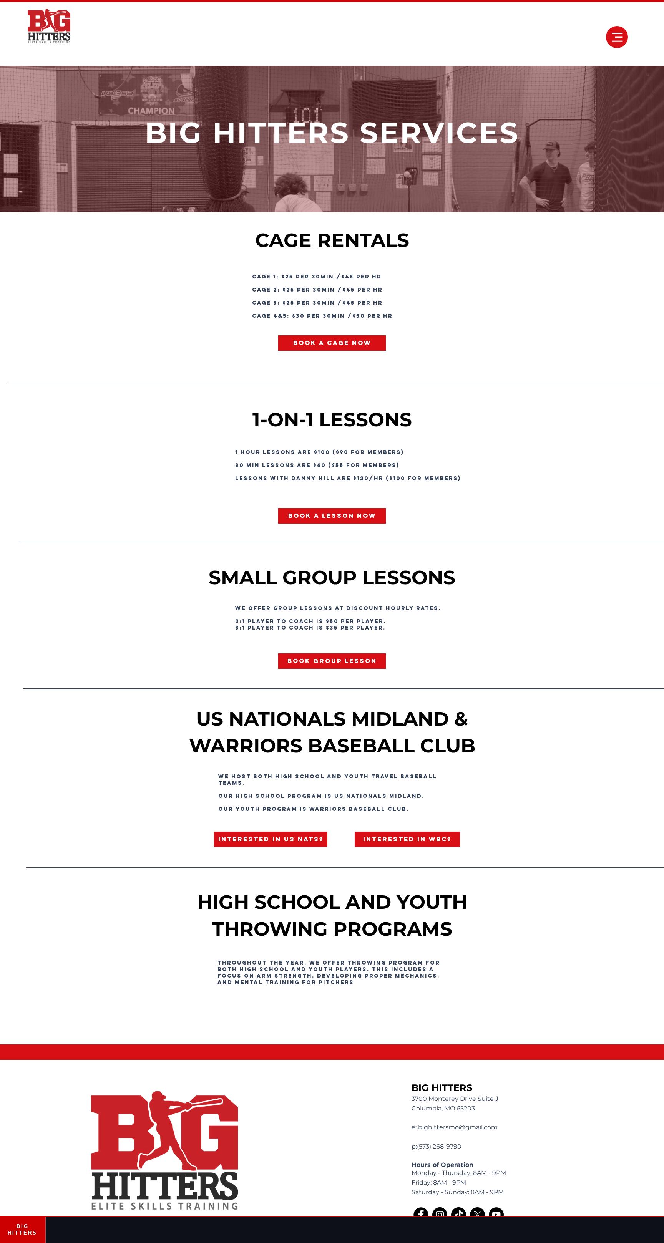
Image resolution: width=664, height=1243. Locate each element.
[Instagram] (439, 1214)
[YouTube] (496, 1214)
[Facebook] (420, 1214)
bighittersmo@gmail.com (458, 1127)
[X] (477, 1214)
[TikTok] (458, 1214)
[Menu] (617, 37)
